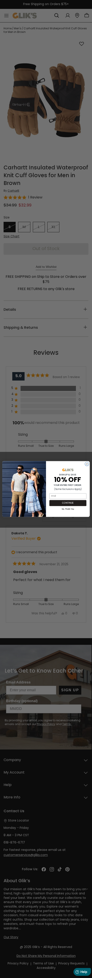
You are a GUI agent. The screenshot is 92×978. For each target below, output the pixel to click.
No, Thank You (68, 508)
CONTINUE (67, 503)
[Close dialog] (87, 464)
